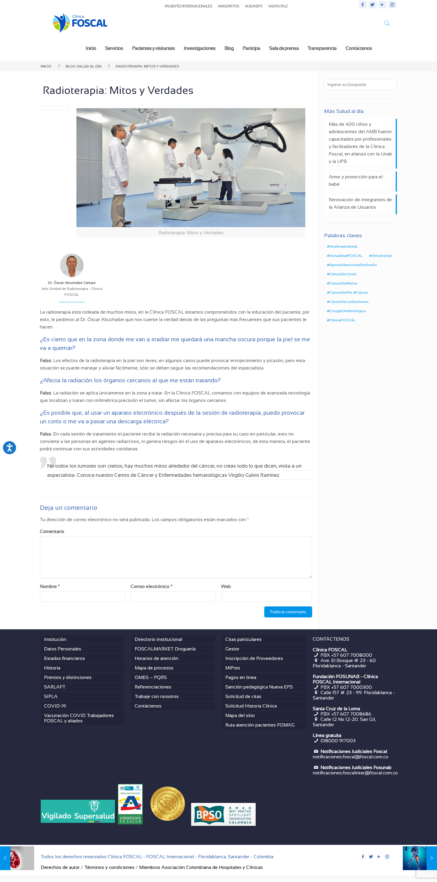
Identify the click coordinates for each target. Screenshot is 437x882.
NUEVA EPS (253, 6)
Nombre (50, 586)
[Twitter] (373, 4)
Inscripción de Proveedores (254, 658)
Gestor (232, 648)
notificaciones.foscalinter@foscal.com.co (355, 772)
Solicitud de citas (243, 696)
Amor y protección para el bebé (356, 180)
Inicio (46, 66)
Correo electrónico (151, 586)
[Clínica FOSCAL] (80, 24)
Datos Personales (62, 648)
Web (226, 586)
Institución (55, 639)
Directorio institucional (158, 639)
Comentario (52, 531)
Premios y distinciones (68, 677)
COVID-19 (55, 705)
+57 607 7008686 (351, 713)
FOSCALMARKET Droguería (165, 648)
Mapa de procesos (154, 667)
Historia (52, 667)
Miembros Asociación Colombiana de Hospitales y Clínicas (201, 867)
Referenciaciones (153, 686)
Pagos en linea (240, 677)
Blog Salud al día (84, 66)
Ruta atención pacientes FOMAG (260, 724)
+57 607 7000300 (351, 687)
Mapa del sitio (240, 715)
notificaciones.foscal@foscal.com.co (350, 756)
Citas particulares (243, 639)
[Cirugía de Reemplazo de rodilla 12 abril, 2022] (420, 858)
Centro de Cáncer (134, 475)
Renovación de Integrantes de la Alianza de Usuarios (360, 203)
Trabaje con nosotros (157, 696)
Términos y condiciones (109, 867)
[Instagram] (392, 4)
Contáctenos (148, 705)
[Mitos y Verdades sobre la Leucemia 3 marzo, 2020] (17, 858)
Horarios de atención (156, 658)
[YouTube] (382, 4)
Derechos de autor (60, 867)
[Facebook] (363, 4)
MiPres (232, 667)
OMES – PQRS (151, 677)
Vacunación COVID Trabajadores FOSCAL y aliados (79, 718)
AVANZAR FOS (228, 6)
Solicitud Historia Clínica (251, 705)
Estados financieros (64, 658)
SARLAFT (54, 686)
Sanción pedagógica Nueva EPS (259, 686)
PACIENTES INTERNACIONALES (188, 6)
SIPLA (51, 696)
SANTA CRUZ (277, 6)
